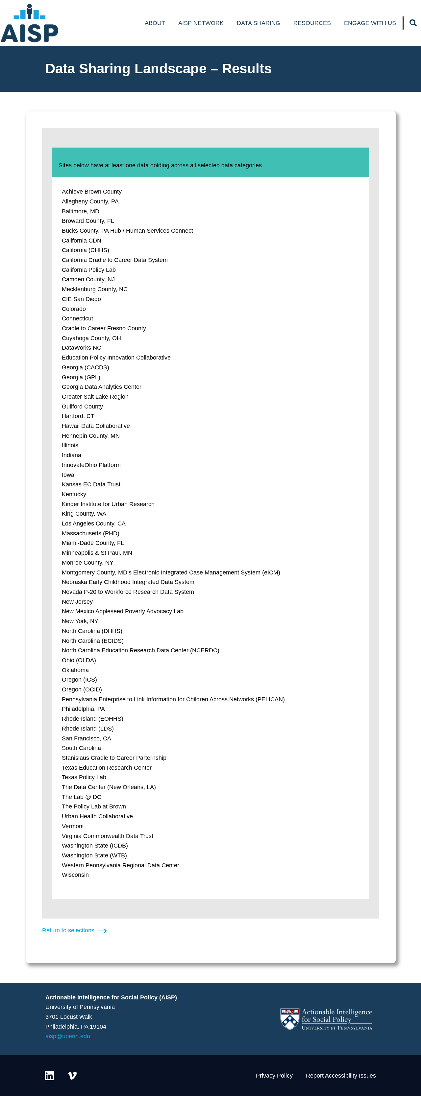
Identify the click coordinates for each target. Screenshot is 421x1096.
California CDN (81, 240)
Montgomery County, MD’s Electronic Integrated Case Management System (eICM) (171, 572)
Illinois (70, 445)
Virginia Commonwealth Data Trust (107, 836)
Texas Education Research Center (107, 767)
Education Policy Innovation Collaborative (116, 357)
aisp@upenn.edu (67, 1036)
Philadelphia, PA (83, 709)
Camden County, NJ (88, 279)
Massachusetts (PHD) (90, 533)
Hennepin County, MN (91, 435)
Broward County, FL (88, 221)
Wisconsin (75, 875)
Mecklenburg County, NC (95, 289)
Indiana (71, 455)
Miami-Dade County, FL (93, 543)
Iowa (68, 475)
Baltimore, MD (80, 211)
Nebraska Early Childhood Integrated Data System (128, 582)
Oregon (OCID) (82, 689)
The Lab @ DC (81, 797)
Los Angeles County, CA (94, 523)
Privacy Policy (274, 1075)
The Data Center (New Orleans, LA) (109, 787)
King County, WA (84, 513)
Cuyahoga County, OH (91, 338)
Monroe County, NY (87, 562)
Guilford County (82, 406)
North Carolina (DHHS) (92, 631)
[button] (413, 23)
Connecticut (77, 318)
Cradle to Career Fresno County (104, 328)
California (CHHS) (85, 250)
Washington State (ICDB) (95, 845)
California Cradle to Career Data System (115, 260)
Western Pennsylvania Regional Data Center (120, 865)
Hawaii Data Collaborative (96, 426)
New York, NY (80, 621)
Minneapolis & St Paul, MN (97, 552)
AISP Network (201, 23)
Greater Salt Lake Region (95, 396)
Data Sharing (258, 23)
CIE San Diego (81, 299)
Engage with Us (370, 23)
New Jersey (77, 601)
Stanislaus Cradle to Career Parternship (114, 758)
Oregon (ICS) (79, 679)
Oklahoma (75, 670)
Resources (312, 23)
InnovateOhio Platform (91, 465)
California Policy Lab (89, 270)
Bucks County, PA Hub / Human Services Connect (127, 230)
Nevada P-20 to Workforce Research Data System (128, 592)
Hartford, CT (78, 416)
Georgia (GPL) (81, 377)
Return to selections (68, 930)
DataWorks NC (81, 347)
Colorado (74, 309)
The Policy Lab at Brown (94, 806)
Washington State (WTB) (94, 855)
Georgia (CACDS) (85, 367)
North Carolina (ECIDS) (93, 641)
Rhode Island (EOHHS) (92, 718)
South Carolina (81, 748)
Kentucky (74, 494)
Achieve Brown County (92, 191)
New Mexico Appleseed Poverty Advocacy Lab (123, 611)
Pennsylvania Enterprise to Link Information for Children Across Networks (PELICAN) (173, 699)
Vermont (73, 826)
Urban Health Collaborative (97, 816)
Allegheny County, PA (90, 201)
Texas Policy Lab (84, 777)
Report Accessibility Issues (341, 1075)
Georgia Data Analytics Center (101, 387)
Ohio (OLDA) (79, 660)
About (155, 23)
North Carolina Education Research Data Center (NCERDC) (140, 650)
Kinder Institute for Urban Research (108, 504)
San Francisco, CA (86, 738)
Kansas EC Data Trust (91, 484)
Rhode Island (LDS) (88, 728)
